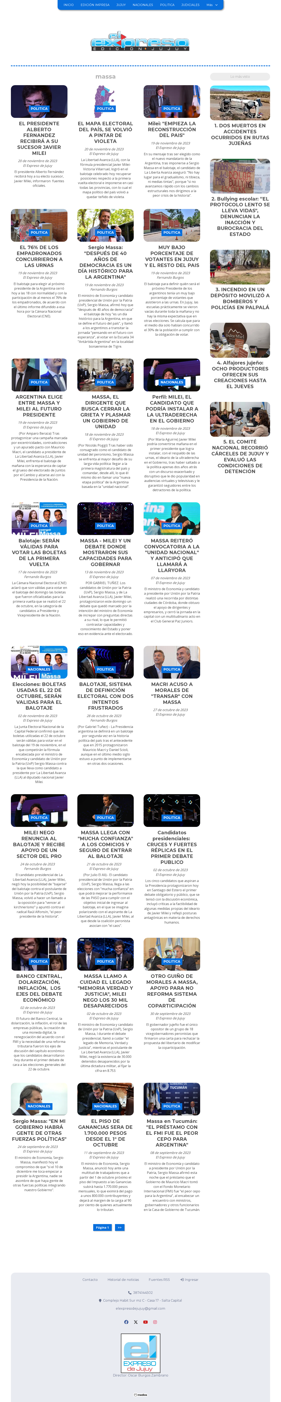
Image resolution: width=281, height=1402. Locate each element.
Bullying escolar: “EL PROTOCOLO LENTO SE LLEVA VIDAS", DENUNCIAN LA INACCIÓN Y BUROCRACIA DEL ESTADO (240, 216)
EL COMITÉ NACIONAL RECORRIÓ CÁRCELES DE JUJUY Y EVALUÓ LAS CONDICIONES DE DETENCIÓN (240, 456)
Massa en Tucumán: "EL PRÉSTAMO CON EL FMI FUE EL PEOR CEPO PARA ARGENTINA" (172, 1133)
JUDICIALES (190, 5)
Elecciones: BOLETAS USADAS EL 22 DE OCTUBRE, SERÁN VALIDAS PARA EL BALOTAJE (39, 696)
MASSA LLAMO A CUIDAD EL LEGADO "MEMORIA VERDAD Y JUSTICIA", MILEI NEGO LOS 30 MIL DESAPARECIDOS (105, 991)
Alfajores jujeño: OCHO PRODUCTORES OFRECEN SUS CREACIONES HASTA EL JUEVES (240, 374)
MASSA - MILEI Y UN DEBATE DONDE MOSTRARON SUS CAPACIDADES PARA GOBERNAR (105, 552)
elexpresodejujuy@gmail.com (140, 1308)
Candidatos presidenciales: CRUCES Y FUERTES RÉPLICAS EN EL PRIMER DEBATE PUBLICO (172, 847)
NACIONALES (143, 5)
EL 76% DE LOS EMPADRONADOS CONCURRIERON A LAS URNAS (39, 256)
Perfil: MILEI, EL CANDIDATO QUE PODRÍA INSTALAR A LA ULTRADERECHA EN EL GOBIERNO (172, 409)
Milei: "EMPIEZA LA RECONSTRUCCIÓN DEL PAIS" (172, 129)
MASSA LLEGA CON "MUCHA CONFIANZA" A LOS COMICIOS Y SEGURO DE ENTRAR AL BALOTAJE (105, 844)
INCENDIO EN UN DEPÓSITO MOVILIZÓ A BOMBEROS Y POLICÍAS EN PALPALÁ (240, 298)
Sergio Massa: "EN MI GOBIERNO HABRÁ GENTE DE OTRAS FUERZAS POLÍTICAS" (39, 1130)
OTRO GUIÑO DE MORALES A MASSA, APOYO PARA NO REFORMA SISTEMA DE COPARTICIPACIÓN (172, 991)
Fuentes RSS (159, 1280)
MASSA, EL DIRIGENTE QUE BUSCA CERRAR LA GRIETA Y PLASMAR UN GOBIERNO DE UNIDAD (105, 411)
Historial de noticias (123, 1280)
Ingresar (191, 1280)
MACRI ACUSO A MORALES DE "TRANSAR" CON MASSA (172, 693)
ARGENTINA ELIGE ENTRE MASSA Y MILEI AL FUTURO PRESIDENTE (39, 406)
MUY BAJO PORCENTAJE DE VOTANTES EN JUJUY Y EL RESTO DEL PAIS (172, 256)
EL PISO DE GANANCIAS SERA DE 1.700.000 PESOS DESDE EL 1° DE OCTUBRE (105, 1133)
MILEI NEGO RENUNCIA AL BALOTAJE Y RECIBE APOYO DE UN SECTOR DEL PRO (39, 844)
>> (120, 1227)
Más (209, 5)
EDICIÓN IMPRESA (95, 5)
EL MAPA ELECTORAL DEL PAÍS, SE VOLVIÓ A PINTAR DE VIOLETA (105, 132)
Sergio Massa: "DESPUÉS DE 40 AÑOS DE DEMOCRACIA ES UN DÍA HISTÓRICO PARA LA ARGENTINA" (105, 262)
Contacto (90, 1280)
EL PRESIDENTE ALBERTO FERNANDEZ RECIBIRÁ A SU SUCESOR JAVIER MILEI (39, 138)
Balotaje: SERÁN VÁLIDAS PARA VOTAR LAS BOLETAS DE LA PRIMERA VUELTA (39, 552)
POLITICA (167, 5)
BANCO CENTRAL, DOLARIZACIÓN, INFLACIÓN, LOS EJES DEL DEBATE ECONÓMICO (39, 988)
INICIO (69, 5)
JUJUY (121, 5)
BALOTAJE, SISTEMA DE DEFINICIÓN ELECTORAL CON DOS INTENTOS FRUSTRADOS (105, 696)
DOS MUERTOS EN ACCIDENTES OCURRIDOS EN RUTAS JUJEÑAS (240, 134)
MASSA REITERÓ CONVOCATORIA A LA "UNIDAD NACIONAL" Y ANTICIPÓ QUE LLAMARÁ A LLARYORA (172, 555)
